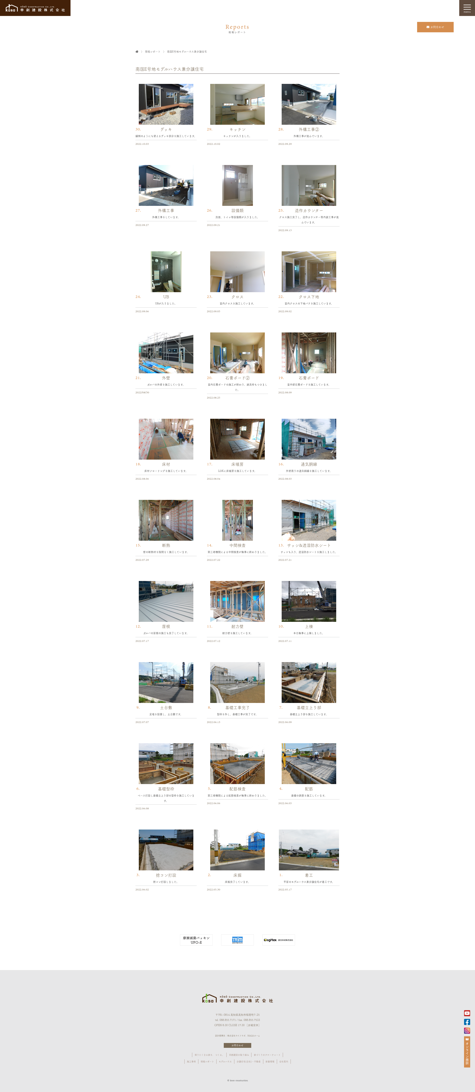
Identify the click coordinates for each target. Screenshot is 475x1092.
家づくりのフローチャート (267, 1055)
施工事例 (191, 1061)
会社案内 (283, 1061)
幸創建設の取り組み (239, 1055)
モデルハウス (225, 1061)
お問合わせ (237, 1045)
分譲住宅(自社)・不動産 (249, 1061)
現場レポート (207, 1061)
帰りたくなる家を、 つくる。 (209, 1055)
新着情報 (270, 1061)
